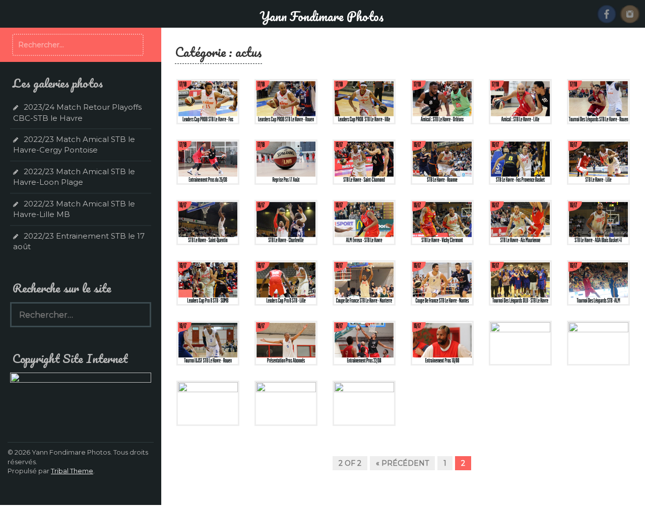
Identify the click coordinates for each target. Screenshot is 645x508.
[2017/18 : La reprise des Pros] (285, 161)
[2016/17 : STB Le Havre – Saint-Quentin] (207, 222)
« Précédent (402, 463)
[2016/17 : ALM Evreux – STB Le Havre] (364, 222)
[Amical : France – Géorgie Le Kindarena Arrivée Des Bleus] (285, 402)
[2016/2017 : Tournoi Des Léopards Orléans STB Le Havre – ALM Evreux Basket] (598, 281)
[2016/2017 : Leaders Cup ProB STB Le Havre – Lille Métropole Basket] (285, 281)
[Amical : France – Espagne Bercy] (364, 402)
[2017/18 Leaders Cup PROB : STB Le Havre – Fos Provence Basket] (207, 101)
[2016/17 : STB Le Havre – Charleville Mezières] (285, 222)
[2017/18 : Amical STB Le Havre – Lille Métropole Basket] (520, 101)
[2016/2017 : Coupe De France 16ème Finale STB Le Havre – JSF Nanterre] (364, 281)
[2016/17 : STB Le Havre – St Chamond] (364, 161)
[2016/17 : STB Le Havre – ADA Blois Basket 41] (598, 222)
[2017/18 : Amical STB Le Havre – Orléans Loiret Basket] (442, 101)
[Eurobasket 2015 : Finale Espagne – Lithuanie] (520, 342)
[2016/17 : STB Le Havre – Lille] (598, 161)
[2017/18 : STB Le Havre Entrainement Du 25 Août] (207, 161)
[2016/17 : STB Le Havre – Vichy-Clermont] (442, 222)
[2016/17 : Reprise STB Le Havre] (442, 342)
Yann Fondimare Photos (321, 16)
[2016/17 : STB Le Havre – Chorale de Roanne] (442, 161)
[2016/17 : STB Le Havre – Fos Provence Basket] (520, 161)
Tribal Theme (72, 471)
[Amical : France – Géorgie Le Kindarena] (207, 402)
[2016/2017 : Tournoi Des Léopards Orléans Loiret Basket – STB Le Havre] (520, 281)
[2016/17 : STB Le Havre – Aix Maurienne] (520, 222)
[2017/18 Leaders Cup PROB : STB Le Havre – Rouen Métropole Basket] (285, 101)
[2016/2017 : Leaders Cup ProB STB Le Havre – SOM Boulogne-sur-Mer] (207, 281)
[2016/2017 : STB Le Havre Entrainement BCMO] (364, 342)
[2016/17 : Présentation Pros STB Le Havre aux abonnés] (285, 342)
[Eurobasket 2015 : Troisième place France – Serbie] (598, 342)
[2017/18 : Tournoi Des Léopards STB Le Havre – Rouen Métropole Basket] (598, 101)
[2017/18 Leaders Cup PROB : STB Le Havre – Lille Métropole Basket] (364, 101)
